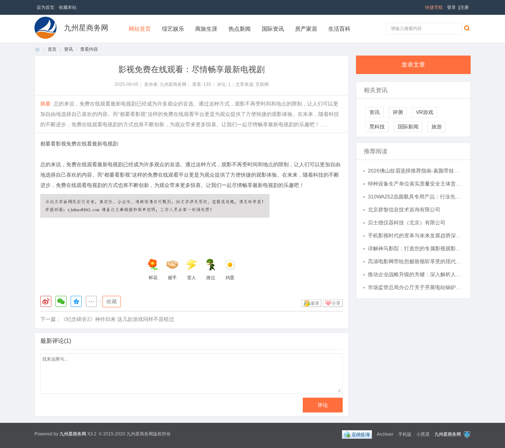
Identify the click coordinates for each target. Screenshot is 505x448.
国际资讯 (273, 29)
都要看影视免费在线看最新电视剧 (79, 144)
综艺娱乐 (173, 29)
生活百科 (339, 29)
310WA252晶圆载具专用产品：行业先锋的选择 (415, 197)
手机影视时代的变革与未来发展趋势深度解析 (415, 235)
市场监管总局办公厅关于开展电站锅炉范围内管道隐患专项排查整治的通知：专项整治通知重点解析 (415, 287)
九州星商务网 (86, 28)
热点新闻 (239, 29)
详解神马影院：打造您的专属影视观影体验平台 (415, 248)
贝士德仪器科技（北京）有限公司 (406, 222)
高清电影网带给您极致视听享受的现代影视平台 (415, 261)
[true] (467, 28)
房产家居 (306, 29)
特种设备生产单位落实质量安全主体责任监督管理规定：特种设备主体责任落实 (415, 184)
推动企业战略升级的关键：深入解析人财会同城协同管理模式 (415, 274)
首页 (37, 49)
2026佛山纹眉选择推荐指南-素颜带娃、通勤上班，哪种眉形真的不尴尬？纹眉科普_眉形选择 (415, 171)
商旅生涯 (206, 29)
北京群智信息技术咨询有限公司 (404, 210)
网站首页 (140, 29)
